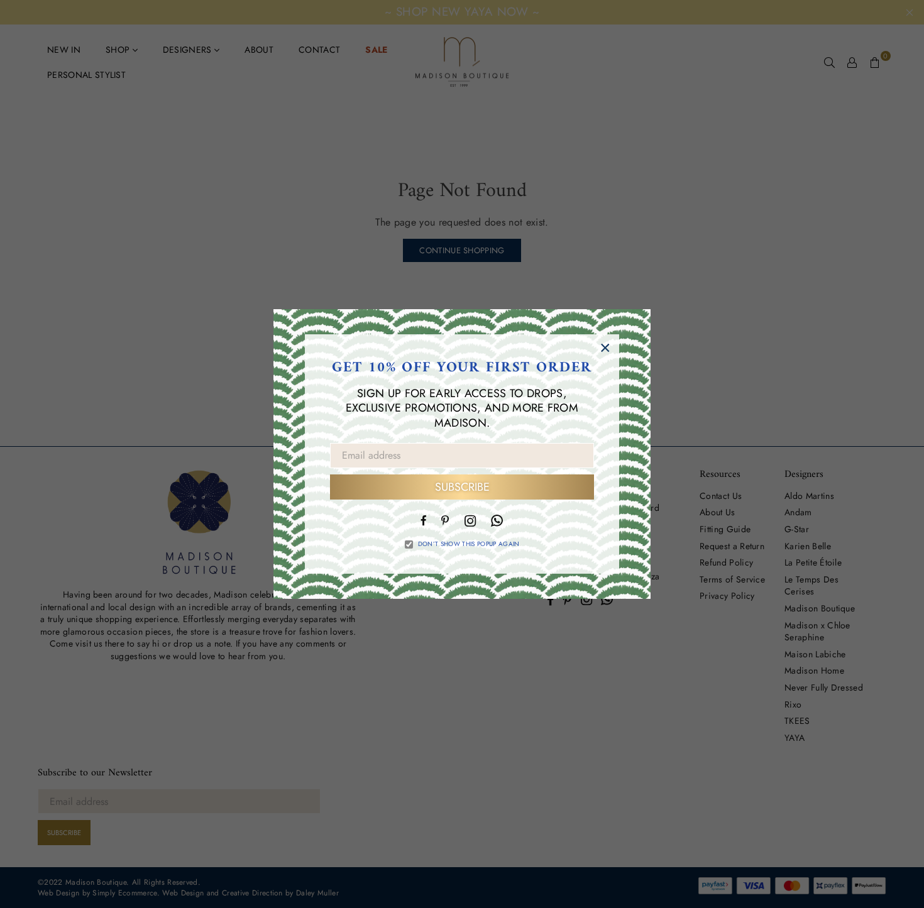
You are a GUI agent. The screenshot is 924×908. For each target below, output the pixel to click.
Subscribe (462, 487)
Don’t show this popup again (469, 544)
